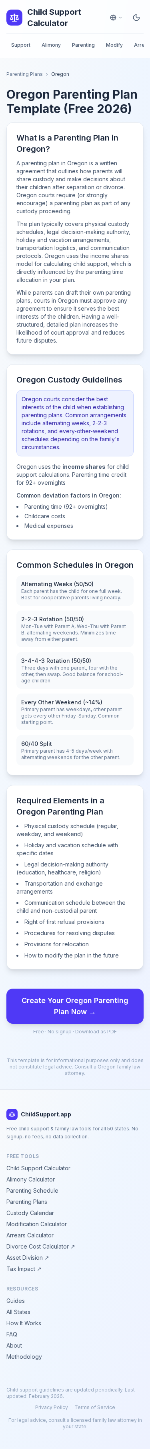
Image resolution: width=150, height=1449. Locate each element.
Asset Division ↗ (27, 1257)
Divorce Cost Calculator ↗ (40, 1246)
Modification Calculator (36, 1224)
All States (18, 1311)
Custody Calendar (30, 1212)
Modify (114, 45)
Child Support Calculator (38, 1168)
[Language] (116, 17)
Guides (15, 1300)
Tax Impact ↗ (24, 1268)
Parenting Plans (24, 74)
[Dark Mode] (136, 17)
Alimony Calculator (30, 1179)
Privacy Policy (51, 1407)
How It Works (23, 1323)
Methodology (24, 1356)
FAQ (11, 1334)
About (14, 1345)
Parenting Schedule (32, 1190)
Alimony (51, 45)
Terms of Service (94, 1407)
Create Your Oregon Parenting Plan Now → (75, 1006)
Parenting (83, 45)
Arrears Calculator (30, 1235)
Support (20, 45)
